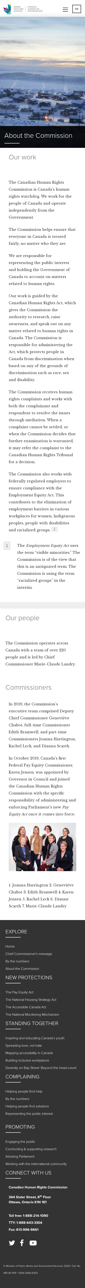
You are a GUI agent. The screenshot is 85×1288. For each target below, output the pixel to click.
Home (10, 946)
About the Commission (22, 969)
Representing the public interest (29, 1114)
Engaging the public (20, 1142)
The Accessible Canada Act (25, 1007)
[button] (67, 7)
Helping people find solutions (27, 1106)
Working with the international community (36, 1164)
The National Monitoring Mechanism (32, 1014)
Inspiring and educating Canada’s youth (35, 1038)
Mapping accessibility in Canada (29, 1053)
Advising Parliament (19, 1156)
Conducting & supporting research (31, 1149)
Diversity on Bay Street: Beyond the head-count (40, 1068)
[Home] (24, 9)
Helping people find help (23, 1091)
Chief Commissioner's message (28, 954)
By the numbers (17, 961)
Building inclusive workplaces (27, 1060)
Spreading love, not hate (23, 1045)
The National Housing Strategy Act (30, 1000)
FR (76, 9)
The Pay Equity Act (19, 992)
